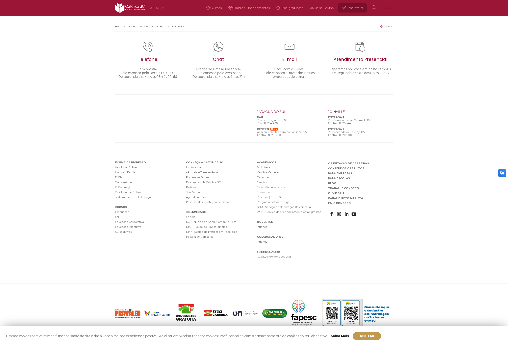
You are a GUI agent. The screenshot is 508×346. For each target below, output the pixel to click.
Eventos (262, 182)
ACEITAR (367, 336)
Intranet (262, 226)
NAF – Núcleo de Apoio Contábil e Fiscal (211, 221)
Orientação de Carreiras (348, 163)
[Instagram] (339, 214)
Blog (332, 183)
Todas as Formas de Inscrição (134, 197)
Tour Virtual (193, 192)
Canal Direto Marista (345, 198)
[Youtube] (354, 214)
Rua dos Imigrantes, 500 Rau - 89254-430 (272, 122)
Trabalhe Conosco (343, 188)
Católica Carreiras (268, 172)
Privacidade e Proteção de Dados (208, 202)
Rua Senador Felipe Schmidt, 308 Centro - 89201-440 (349, 122)
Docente (132, 26)
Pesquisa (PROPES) (269, 197)
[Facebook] (332, 214)
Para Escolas (339, 178)
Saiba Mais (340, 336)
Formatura (263, 192)
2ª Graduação (123, 187)
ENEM (118, 177)
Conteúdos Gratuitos (346, 168)
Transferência (123, 182)
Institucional (193, 167)
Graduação (122, 211)
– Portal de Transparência (202, 172)
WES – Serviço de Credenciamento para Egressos (289, 211)
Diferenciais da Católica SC (203, 182)
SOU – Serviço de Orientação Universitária (284, 207)
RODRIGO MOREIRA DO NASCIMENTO (164, 26)
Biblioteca (263, 167)
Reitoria (191, 187)
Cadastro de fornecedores (274, 256)
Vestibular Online (126, 167)
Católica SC (130, 8)
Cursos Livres (123, 231)
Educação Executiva (128, 226)
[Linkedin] (346, 214)
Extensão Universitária (271, 187)
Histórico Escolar (126, 172)
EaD (117, 216)
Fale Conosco (339, 203)
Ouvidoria (336, 193)
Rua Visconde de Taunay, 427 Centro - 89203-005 (346, 133)
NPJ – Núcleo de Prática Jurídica (206, 226)
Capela (190, 216)
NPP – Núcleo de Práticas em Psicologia (211, 231)
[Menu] (387, 8)
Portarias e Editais (197, 177)
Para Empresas (340, 173)
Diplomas (263, 177)
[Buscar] (374, 8)
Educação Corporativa (129, 221)
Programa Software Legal (273, 202)
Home (119, 26)
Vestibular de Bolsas (128, 192)
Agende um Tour (197, 197)
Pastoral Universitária (199, 236)
